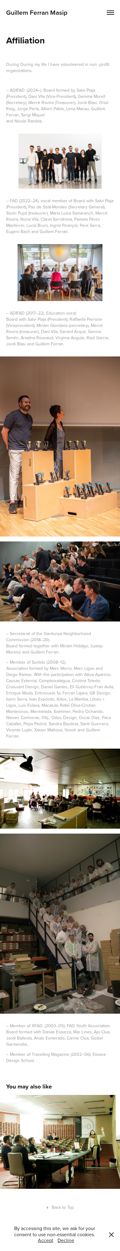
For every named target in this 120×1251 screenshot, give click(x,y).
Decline (66, 1240)
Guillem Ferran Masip (36, 12)
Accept (45, 1240)
